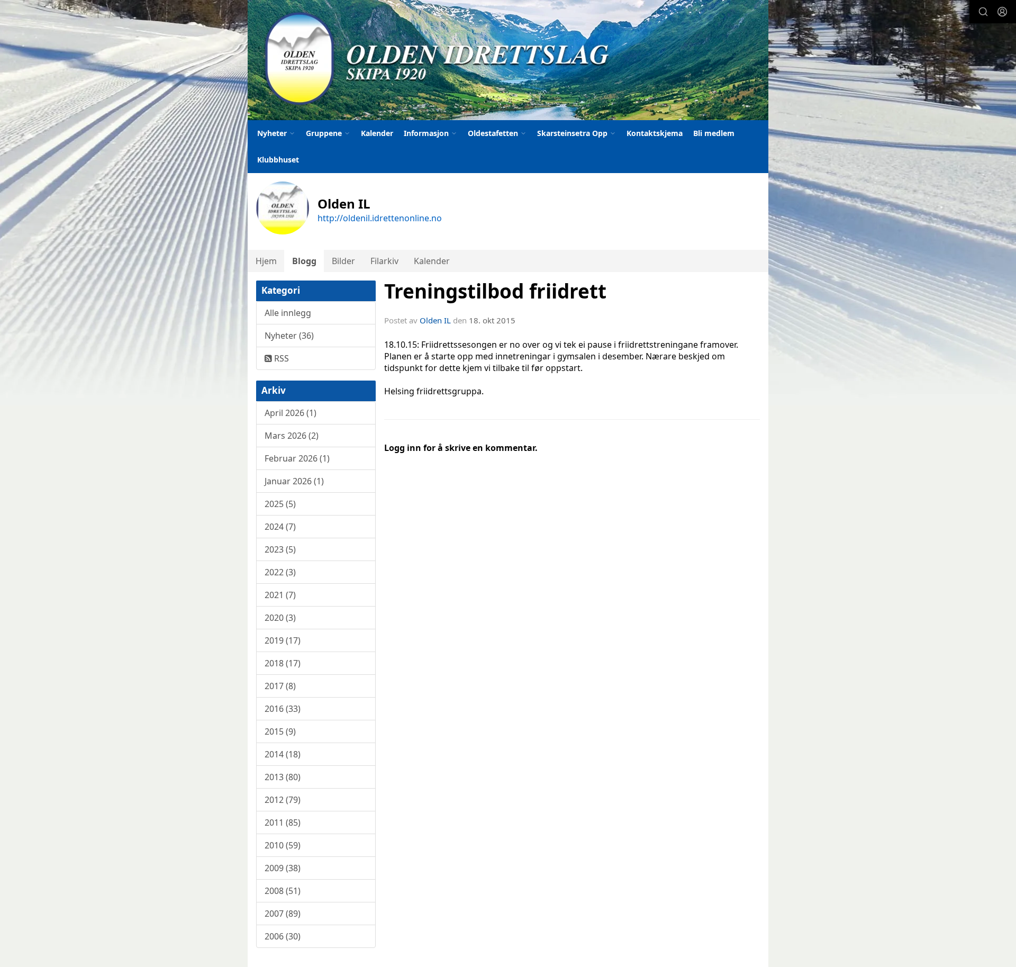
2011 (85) (283, 822)
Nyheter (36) (289, 335)
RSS (280, 358)
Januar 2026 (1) (294, 481)
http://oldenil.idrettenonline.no (380, 218)
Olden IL (435, 320)
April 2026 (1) (290, 413)
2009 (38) (283, 868)
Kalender (377, 133)
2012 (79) (283, 800)
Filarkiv (384, 261)
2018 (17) (283, 663)
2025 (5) (280, 504)
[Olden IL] (508, 60)
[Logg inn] (1002, 11)
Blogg (304, 261)
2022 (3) (280, 572)
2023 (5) (280, 549)
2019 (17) (283, 640)
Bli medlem (713, 133)
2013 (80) (283, 777)
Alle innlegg (288, 313)
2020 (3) (280, 617)
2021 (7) (280, 595)
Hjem (266, 261)
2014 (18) (283, 754)
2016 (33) (283, 709)
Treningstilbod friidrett (495, 291)
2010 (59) (283, 845)
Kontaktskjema (655, 133)
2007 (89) (283, 913)
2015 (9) (280, 731)
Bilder (343, 261)
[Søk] (983, 11)
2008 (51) (283, 891)
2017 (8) (280, 686)
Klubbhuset (278, 160)
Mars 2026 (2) (292, 435)
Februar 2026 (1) (297, 458)
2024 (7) (280, 526)
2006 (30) (283, 936)
